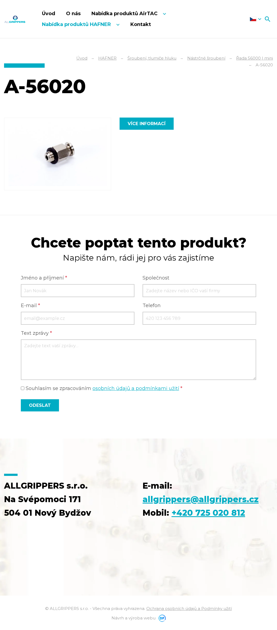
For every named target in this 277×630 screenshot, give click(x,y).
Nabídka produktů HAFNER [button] (77, 24)
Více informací (147, 123)
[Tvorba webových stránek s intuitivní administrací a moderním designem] (161, 618)
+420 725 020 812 (208, 513)
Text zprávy (36, 333)
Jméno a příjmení (44, 278)
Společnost (156, 278)
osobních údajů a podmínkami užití (136, 388)
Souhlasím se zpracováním (103, 388)
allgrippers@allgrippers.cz (201, 499)
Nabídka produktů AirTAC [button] (125, 14)
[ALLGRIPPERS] (15, 19)
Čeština (255, 19)
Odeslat (40, 405)
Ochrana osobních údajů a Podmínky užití (189, 608)
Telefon (152, 305)
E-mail (30, 305)
